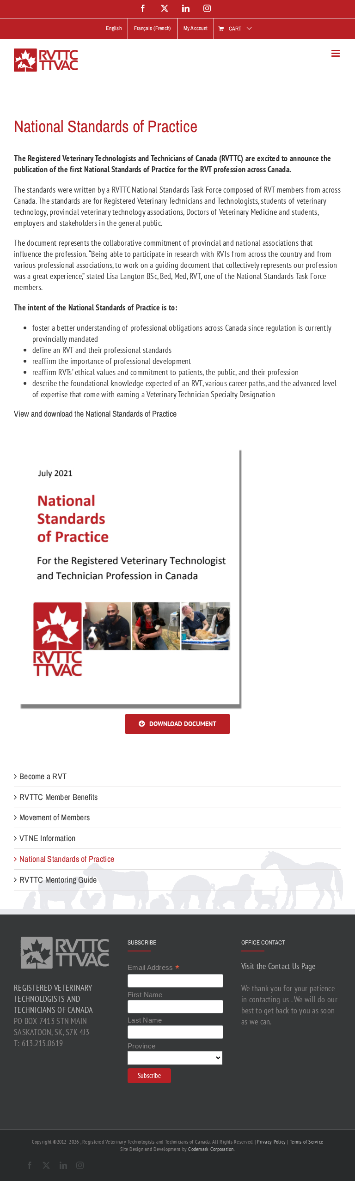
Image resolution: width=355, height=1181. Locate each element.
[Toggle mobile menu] (336, 53)
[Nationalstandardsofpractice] (129, 441)
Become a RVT (43, 776)
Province (141, 1046)
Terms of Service (306, 1141)
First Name (145, 995)
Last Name (145, 1020)
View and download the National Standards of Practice (95, 413)
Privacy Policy (271, 1141)
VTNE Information (47, 838)
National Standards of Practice (66, 859)
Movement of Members (54, 817)
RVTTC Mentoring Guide (58, 879)
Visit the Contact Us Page (278, 966)
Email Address (153, 968)
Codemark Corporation (210, 1148)
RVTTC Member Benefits (58, 797)
